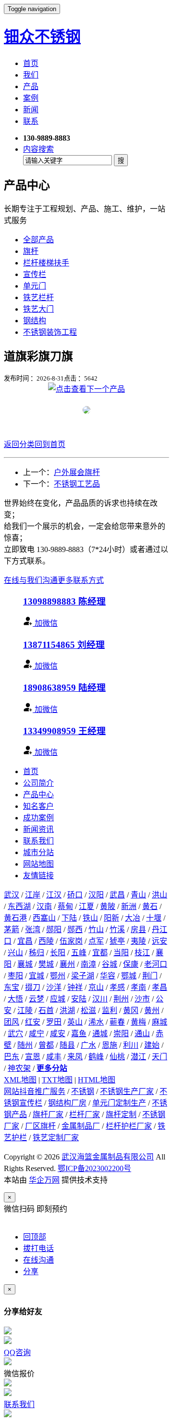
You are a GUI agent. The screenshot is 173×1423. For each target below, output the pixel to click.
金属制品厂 (81, 1126)
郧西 (75, 929)
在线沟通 (38, 1260)
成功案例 (38, 818)
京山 (96, 987)
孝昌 (159, 987)
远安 (159, 941)
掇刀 (32, 987)
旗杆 (30, 251)
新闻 (30, 109)
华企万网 (44, 1180)
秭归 (36, 953)
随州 (25, 1045)
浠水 (96, 1022)
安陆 (78, 999)
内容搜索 (38, 149)
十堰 (153, 918)
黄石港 (15, 918)
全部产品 (38, 240)
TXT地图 (57, 1080)
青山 (138, 895)
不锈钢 (82, 1091)
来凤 (75, 1057)
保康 (130, 964)
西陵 (46, 941)
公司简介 (38, 783)
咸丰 (54, 1057)
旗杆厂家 (48, 1114)
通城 (100, 1033)
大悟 (15, 999)
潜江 (138, 1057)
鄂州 (57, 976)
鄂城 (128, 976)
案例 (30, 98)
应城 (57, 999)
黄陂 (107, 906)
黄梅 (138, 1022)
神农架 (19, 1068)
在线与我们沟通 (31, 580)
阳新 (111, 918)
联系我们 (38, 841)
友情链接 (38, 875)
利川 (130, 1045)
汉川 (100, 999)
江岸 (32, 895)
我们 (30, 75)
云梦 (36, 999)
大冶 (132, 918)
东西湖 (19, 906)
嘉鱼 (78, 1033)
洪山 (159, 895)
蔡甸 (65, 906)
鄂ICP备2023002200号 (94, 1168)
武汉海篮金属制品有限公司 (108, 1157)
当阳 (121, 953)
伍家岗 (71, 941)
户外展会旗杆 (77, 472)
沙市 (142, 999)
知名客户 (38, 806)
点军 (96, 941)
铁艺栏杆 (38, 297)
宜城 (36, 976)
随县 (67, 1045)
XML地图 (20, 1080)
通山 (142, 1033)
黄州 (152, 1010)
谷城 (109, 964)
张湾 (32, 929)
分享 (30, 1271)
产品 (30, 86)
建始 (152, 1045)
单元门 (34, 286)
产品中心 (38, 795)
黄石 (150, 906)
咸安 (57, 1033)
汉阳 (96, 895)
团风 (11, 1022)
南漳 (88, 964)
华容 (107, 976)
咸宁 (36, 1033)
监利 (109, 1010)
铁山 (90, 918)
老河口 (155, 964)
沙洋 (54, 987)
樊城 (46, 964)
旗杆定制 (121, 1114)
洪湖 (67, 1010)
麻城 (159, 1022)
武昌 (117, 895)
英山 (75, 1022)
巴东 (11, 1057)
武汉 (11, 895)
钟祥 (75, 987)
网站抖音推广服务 (34, 1091)
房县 (138, 929)
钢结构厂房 (67, 1103)
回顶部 (34, 1237)
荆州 (121, 999)
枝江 (142, 953)
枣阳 (15, 976)
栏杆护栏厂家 (129, 1126)
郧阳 (54, 929)
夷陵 (138, 941)
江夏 (86, 906)
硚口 (75, 895)
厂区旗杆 (40, 1126)
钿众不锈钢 (42, 36)
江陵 (25, 1010)
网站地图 (38, 864)
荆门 (150, 976)
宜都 (100, 953)
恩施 (109, 1045)
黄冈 (130, 1010)
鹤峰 (96, 1057)
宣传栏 (34, 274)
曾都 (46, 1045)
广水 (88, 1045)
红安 (32, 1022)
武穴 (15, 1033)
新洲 (128, 906)
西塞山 (44, 918)
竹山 (96, 929)
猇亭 (117, 941)
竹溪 (117, 929)
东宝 (11, 987)
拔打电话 (38, 1248)
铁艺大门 (38, 309)
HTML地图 (96, 1080)
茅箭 (11, 929)
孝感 (117, 987)
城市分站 (38, 852)
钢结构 (34, 320)
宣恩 (32, 1057)
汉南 (44, 906)
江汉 (54, 895)
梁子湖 (82, 976)
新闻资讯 (38, 829)
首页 (30, 63)
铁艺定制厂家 (56, 1137)
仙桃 (117, 1057)
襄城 (25, 964)
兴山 (15, 953)
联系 (30, 121)
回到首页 (50, 444)
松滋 (88, 1010)
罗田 (54, 1022)
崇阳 (121, 1033)
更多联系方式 (81, 580)
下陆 (69, 918)
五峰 (78, 953)
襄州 (67, 964)
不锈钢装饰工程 (50, 332)
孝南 (138, 987)
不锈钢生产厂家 (127, 1091)
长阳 (57, 953)
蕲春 (117, 1022)
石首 (46, 1010)
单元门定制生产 (119, 1103)
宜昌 (25, 941)
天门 (159, 1057)
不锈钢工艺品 (77, 484)
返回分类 (19, 444)
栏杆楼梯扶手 (46, 263)
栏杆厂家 (84, 1114)
